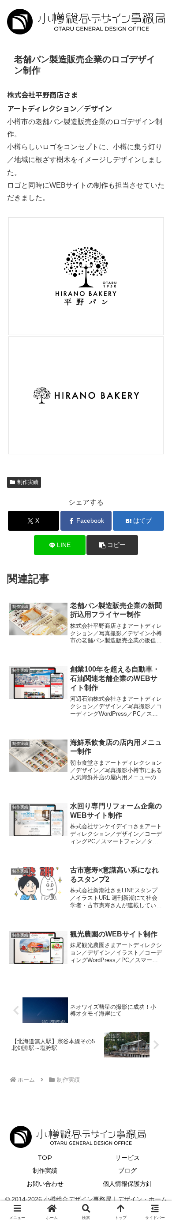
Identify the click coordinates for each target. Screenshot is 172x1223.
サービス (127, 1158)
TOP (44, 1158)
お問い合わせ (45, 1184)
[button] (112, 545)
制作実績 (27, 482)
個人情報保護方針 (127, 1184)
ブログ (127, 1170)
